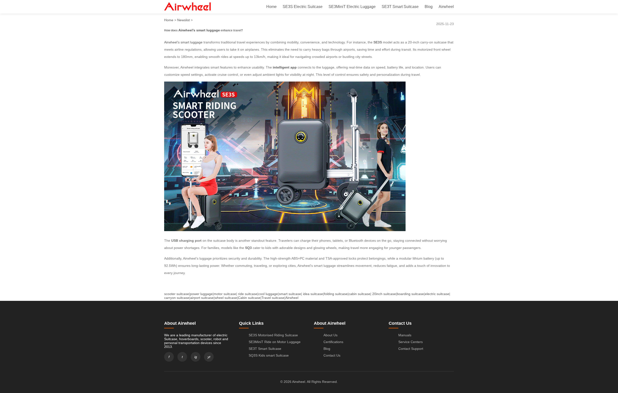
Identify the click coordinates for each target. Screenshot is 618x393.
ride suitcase (247, 294)
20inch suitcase (384, 294)
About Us (330, 335)
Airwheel (446, 7)
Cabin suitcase (249, 298)
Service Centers (410, 342)
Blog (429, 7)
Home (271, 7)
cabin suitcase (359, 294)
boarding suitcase (410, 294)
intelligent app (285, 67)
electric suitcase (437, 294)
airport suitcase (202, 298)
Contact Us (331, 355)
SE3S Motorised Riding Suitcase (273, 335)
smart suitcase (290, 294)
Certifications (333, 342)
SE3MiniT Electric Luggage (352, 7)
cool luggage (268, 294)
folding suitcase (336, 294)
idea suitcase (313, 294)
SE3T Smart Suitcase (400, 7)
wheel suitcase (226, 298)
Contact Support (410, 349)
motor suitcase (225, 294)
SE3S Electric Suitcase (303, 7)
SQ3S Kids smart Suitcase (269, 355)
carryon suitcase (176, 298)
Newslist (183, 20)
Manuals (404, 335)
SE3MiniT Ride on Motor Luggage (275, 342)
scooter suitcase (176, 294)
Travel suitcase (272, 298)
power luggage (201, 294)
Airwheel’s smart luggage (199, 30)
